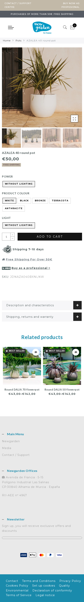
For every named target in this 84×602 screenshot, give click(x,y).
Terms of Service (19, 595)
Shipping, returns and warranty (30, 317)
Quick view (35, 352)
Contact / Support (16, 455)
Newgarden (11, 441)
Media (6, 448)
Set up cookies (43, 585)
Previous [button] (9, 89)
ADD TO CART (50, 236)
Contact (12, 581)
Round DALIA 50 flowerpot (62, 389)
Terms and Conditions (38, 581)
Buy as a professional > (31, 268)
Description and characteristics (30, 305)
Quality (64, 585)
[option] (42, 87)
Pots (18, 40)
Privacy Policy (70, 581)
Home (7, 40)
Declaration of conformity (52, 590)
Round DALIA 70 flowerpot (22, 389)
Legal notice (45, 595)
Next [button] (70, 89)
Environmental (17, 590)
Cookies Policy (17, 585)
